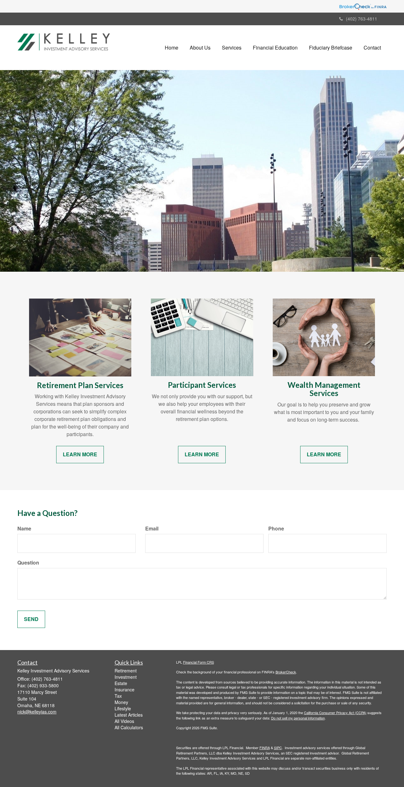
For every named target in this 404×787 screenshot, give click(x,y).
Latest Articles (129, 715)
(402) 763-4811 (361, 18)
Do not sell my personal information (298, 717)
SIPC (278, 747)
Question (28, 562)
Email (151, 528)
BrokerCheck (286, 671)
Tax (118, 696)
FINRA (264, 747)
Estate (121, 683)
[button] (200, 47)
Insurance (124, 689)
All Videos (124, 721)
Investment (126, 677)
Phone (276, 528)
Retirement (126, 670)
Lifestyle (123, 708)
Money (121, 702)
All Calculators (129, 727)
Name (24, 528)
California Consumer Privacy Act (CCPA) (335, 712)
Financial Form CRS (198, 662)
